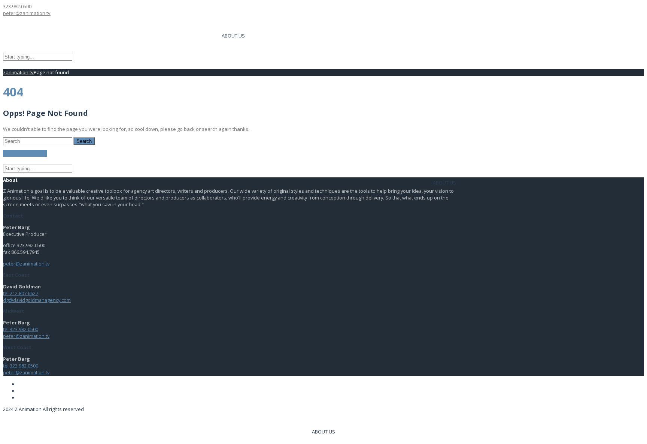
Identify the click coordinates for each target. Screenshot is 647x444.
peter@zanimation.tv (27, 13)
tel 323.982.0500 (20, 329)
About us (233, 35)
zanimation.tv (18, 72)
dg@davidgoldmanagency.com (37, 300)
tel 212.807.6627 (20, 293)
